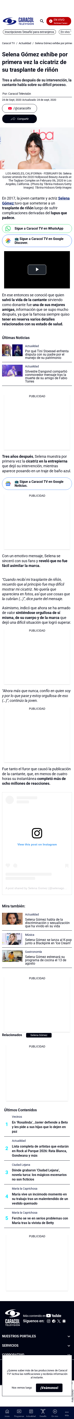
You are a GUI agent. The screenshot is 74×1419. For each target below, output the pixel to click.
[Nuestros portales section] (69, 1336)
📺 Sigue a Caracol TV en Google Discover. (39, 241)
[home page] (18, 21)
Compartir (23, 118)
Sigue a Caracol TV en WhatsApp (39, 228)
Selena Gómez (38, 1035)
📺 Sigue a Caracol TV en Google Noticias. (39, 484)
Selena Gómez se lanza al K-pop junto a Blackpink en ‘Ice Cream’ (48, 941)
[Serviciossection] (69, 1346)
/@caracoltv (22, 108)
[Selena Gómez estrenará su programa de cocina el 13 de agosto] (12, 956)
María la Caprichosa (24, 1188)
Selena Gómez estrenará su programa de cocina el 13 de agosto (45, 960)
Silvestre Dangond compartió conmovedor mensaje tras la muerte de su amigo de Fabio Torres (46, 376)
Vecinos (17, 1116)
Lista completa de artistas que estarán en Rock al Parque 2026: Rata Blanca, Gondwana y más (40, 1150)
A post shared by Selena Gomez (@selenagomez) (38, 888)
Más (67, 1415)
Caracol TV (8, 43)
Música (29, 934)
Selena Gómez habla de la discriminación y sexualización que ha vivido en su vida (47, 923)
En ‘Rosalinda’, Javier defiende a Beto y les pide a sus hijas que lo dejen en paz (40, 1126)
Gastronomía (33, 951)
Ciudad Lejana (21, 1164)
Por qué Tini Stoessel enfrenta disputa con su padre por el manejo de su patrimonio (47, 354)
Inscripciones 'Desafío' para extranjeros (29, 32)
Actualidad (25, 43)
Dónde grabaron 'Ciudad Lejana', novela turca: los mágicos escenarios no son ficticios (39, 1174)
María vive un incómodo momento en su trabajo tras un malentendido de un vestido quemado (40, 1198)
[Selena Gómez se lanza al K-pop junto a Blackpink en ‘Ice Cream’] (12, 939)
